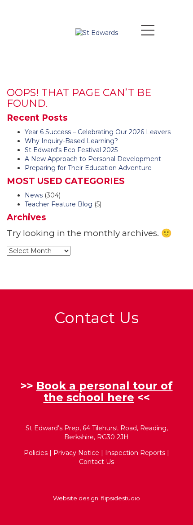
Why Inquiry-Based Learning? (71, 141)
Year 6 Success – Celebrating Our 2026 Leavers (98, 132)
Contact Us (96, 462)
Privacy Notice (76, 453)
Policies (36, 453)
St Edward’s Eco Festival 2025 (71, 150)
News (34, 195)
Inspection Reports (135, 453)
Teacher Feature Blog (58, 204)
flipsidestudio (120, 498)
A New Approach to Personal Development (93, 159)
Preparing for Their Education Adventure (88, 168)
